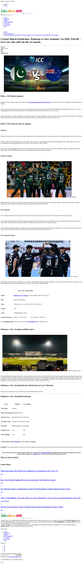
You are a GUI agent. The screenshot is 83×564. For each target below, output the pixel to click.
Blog (5, 26)
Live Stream (7, 25)
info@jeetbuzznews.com (15, 556)
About (5, 5)
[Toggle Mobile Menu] (1, 29)
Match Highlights (8, 22)
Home (5, 17)
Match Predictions (47, 452)
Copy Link (5, 53)
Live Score (6, 23)
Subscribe (18, 555)
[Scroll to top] (2, 562)
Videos (5, 20)
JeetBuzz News (37, 454)
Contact (6, 4)
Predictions (7, 19)
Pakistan (16, 441)
